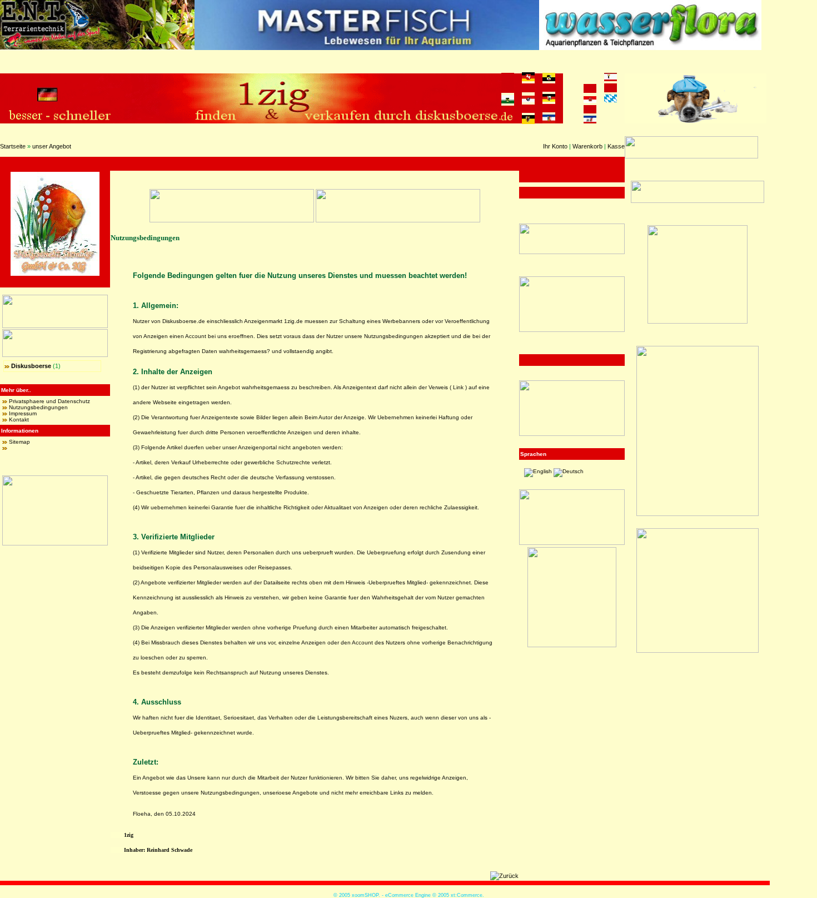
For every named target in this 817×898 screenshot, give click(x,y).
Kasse (616, 146)
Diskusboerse (31, 366)
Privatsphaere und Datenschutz (49, 401)
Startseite (13, 146)
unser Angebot (51, 146)
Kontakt (19, 419)
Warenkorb (587, 146)
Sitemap (19, 442)
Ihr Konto (555, 146)
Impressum (23, 413)
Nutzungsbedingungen (38, 407)
